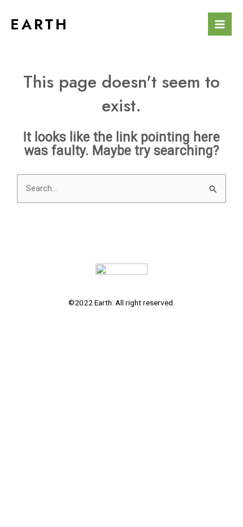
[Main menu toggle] (220, 24)
